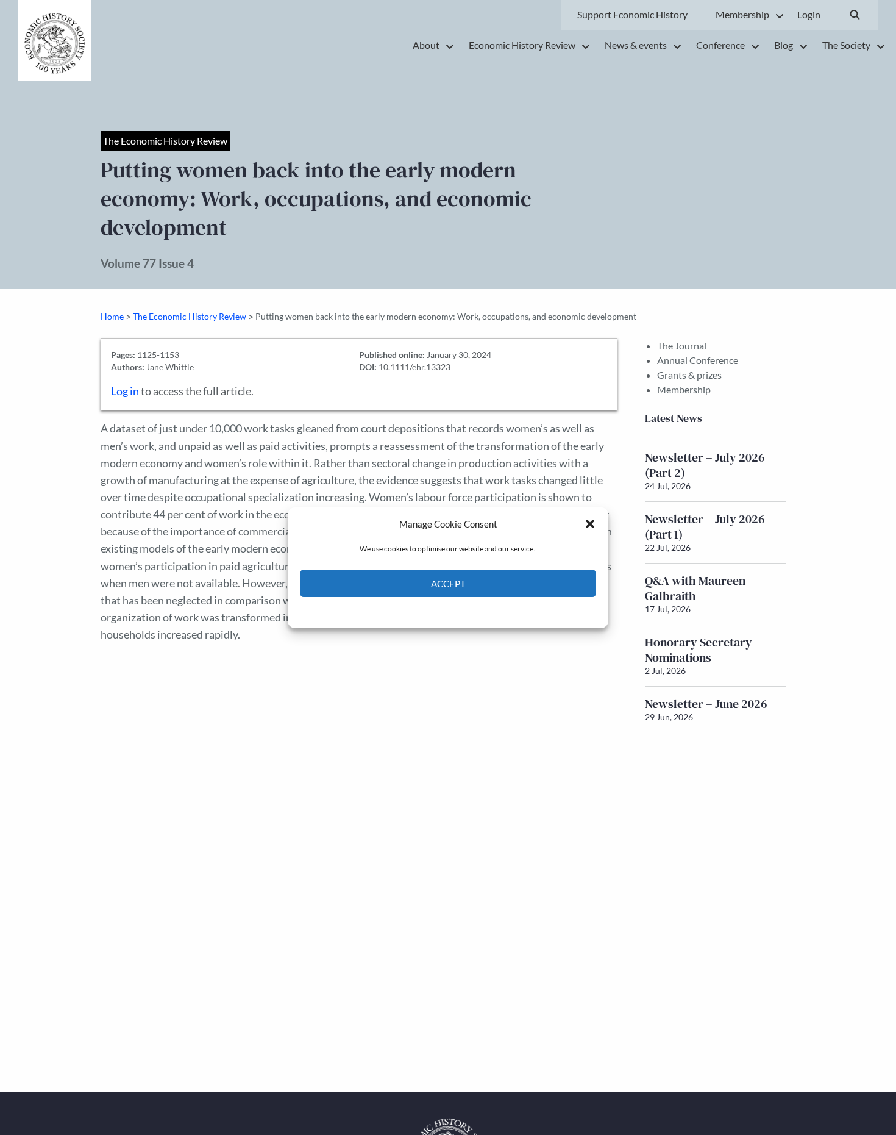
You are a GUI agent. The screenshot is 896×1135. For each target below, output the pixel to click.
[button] (590, 524)
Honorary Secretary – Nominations (703, 650)
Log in (125, 391)
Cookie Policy (419, 611)
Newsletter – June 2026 (706, 703)
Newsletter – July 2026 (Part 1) (705, 526)
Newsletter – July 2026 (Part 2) (705, 465)
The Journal (681, 345)
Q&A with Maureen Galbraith (695, 588)
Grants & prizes (689, 375)
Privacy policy (469, 611)
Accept (448, 583)
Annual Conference (697, 360)
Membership (684, 389)
